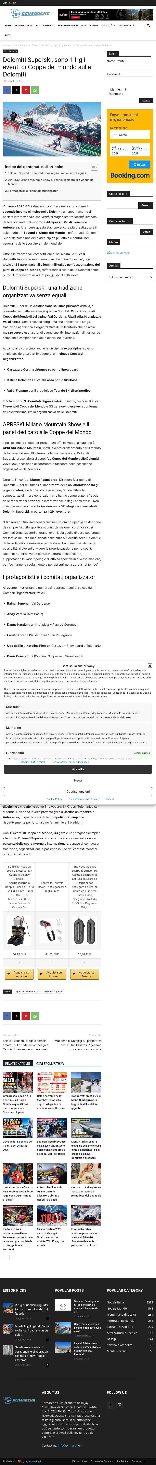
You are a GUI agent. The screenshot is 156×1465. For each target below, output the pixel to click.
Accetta (78, 769)
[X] (16, 90)
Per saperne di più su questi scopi (71, 761)
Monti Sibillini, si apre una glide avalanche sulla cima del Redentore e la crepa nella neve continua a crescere (86, 1149)
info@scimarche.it (70, 1445)
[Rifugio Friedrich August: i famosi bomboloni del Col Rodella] (8, 1308)
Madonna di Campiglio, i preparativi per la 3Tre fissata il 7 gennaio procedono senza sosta (78, 1045)
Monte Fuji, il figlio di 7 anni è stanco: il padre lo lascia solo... (32, 1330)
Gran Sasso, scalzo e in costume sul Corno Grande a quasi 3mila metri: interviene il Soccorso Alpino (17, 1104)
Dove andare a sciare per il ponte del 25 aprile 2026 (18, 1145)
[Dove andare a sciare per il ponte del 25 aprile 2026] (18, 1128)
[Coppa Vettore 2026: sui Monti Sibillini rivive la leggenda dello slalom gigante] (86, 1082)
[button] (150, 666)
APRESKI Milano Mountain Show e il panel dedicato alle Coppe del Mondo (51, 182)
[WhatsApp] (35, 90)
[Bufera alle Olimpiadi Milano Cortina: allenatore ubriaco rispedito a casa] (52, 1173)
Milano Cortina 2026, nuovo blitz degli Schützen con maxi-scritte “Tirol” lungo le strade (50, 1237)
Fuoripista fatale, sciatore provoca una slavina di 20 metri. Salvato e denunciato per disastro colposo (84, 1237)
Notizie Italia (23, 25)
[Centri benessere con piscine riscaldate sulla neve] (63, 1327)
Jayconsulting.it (33, 1461)
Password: (114, 74)
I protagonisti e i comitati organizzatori (33, 190)
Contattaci (137, 1461)
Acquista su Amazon (21, 974)
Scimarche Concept (102, 1461)
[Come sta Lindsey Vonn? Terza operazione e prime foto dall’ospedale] (86, 1173)
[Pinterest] (26, 90)
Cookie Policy (54, 798)
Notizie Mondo (45, 25)
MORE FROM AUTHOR (50, 1063)
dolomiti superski (53, 991)
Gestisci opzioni (78, 791)
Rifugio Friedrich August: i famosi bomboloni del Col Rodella (31, 1309)
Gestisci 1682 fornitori (33, 761)
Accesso (146, 100)
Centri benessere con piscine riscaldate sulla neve (87, 1328)
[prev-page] (5, 1257)
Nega (78, 780)
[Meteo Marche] (118, 253)
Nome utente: (116, 61)
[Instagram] (119, 1405)
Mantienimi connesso (118, 91)
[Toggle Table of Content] (92, 167)
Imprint (110, 798)
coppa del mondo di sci (27, 991)
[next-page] (11, 1257)
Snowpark (125, 25)
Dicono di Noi (79, 1461)
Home (8, 25)
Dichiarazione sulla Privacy (84, 798)
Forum (94, 25)
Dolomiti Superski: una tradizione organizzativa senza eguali (47, 173)
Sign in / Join (9, 2)
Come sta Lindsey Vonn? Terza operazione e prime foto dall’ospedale (86, 1191)
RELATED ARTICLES (18, 1063)
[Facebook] (7, 90)
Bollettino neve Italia (72, 25)
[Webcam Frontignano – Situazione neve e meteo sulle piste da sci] (63, 1305)
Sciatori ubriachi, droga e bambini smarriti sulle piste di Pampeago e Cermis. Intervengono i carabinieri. (25, 1045)
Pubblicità (122, 1461)
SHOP (8, 35)
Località (106, 25)
